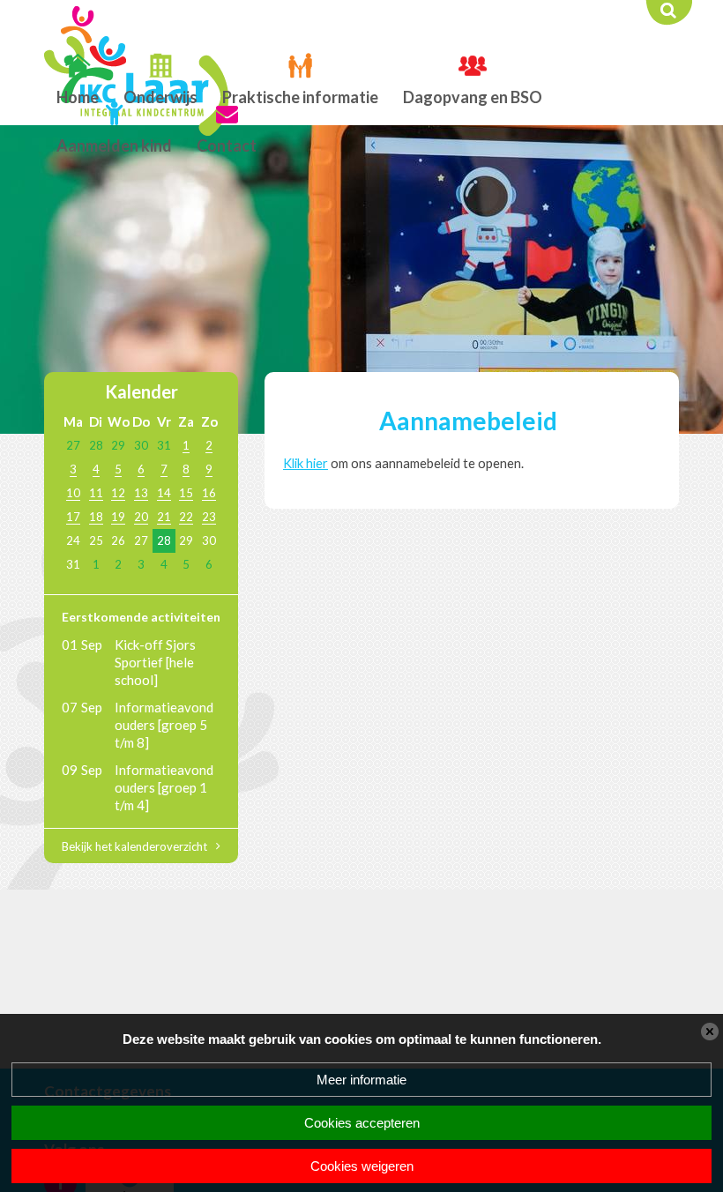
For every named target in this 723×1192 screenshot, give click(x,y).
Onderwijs (160, 96)
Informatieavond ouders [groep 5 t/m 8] (164, 724)
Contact (227, 145)
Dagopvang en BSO (472, 96)
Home (77, 96)
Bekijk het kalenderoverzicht (134, 846)
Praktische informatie (300, 96)
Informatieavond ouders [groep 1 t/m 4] (164, 787)
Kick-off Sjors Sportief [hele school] (155, 662)
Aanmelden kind (114, 145)
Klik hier (305, 463)
